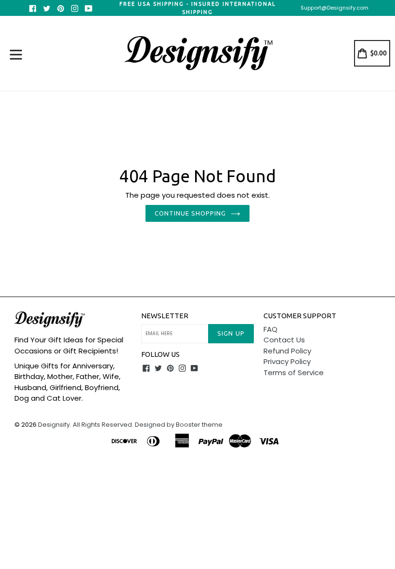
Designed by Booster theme (179, 424)
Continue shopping (190, 213)
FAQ (270, 329)
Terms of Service (293, 372)
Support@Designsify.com (335, 8)
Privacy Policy (287, 361)
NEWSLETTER (164, 316)
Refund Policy (287, 351)
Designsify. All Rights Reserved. (85, 424)
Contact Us (284, 340)
